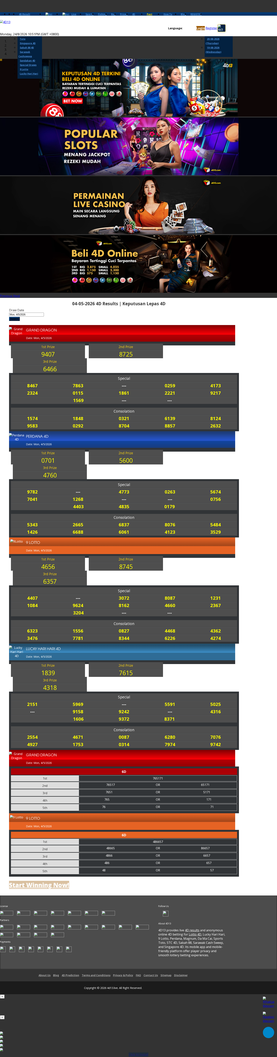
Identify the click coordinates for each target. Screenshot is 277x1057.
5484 (215, 524)
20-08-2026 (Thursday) (212, 41)
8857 (170, 426)
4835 (124, 506)
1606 (78, 719)
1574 (32, 418)
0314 (124, 744)
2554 (32, 737)
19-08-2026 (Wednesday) (213, 50)
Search (14, 318)
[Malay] (192, 28)
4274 (215, 638)
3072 (124, 598)
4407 (32, 598)
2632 (215, 426)
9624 (78, 605)
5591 (170, 704)
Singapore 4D (28, 43)
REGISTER (196, 14)
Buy (113, 14)
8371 (169, 719)
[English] (184, 28)
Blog (183, 14)
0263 (170, 492)
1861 (124, 393)
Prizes (124, 14)
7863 (78, 385)
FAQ (138, 975)
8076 (170, 524)
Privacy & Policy (123, 975)
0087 (124, 737)
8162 (124, 605)
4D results (192, 930)
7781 (78, 638)
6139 (170, 418)
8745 (126, 567)
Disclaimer (181, 975)
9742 (215, 744)
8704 (124, 426)
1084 (32, 605)
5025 (215, 704)
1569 (78, 400)
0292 (78, 426)
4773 (124, 492)
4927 (32, 744)
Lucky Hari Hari (29, 73)
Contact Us (151, 975)
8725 (126, 354)
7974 (170, 744)
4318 (50, 687)
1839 (48, 673)
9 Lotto (24, 69)
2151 (32, 704)
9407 (48, 354)
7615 (126, 673)
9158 (78, 711)
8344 (124, 638)
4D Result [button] (24, 14)
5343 (32, 524)
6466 (50, 369)
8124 (215, 418)
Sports (89, 14)
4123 (170, 532)
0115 (78, 393)
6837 (124, 524)
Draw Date (16, 310)
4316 (215, 711)
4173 (215, 385)
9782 (32, 492)
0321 (124, 418)
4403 (78, 506)
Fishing (102, 14)
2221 (170, 393)
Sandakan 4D (27, 60)
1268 (78, 499)
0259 (170, 385)
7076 (215, 737)
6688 (78, 532)
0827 (124, 631)
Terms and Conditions (96, 975)
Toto (22, 39)
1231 (215, 598)
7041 (32, 499)
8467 (32, 385)
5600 (126, 460)
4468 (170, 631)
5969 (78, 704)
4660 (170, 605)
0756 (215, 499)
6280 (170, 737)
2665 (78, 524)
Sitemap (166, 975)
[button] (6, 296)
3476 (32, 638)
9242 (124, 711)
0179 (169, 506)
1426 (32, 532)
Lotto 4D (195, 934)
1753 (78, 744)
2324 (32, 393)
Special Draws (28, 65)
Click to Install (138, 1054)
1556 (78, 631)
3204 (78, 613)
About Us (45, 975)
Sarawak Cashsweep (25, 54)
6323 (32, 631)
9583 (32, 426)
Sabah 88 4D (27, 47)
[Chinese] (188, 28)
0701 (48, 460)
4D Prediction (70, 975)
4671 (78, 737)
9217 (215, 393)
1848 (78, 418)
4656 (48, 567)
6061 (124, 532)
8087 (170, 598)
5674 (215, 492)
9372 (124, 719)
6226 (170, 638)
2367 (215, 605)
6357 (50, 581)
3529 (215, 532)
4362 (215, 631)
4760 (50, 475)
